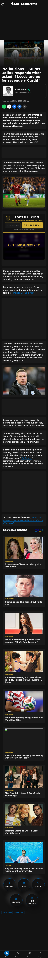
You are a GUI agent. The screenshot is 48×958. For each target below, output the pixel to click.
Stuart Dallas (18, 912)
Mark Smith (20, 89)
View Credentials (22, 93)
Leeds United (7, 912)
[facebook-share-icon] (14, 108)
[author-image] (8, 91)
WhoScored (26, 458)
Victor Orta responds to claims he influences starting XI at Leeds (23, 520)
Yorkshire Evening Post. (22, 293)
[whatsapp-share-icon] (4, 108)
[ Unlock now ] (32, 225)
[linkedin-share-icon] (19, 108)
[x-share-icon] (9, 108)
